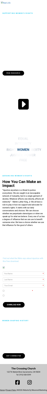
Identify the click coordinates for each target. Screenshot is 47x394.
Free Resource (13, 73)
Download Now (14, 305)
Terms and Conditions (22, 291)
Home (2, 390)
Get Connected (13, 356)
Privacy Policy (11, 390)
